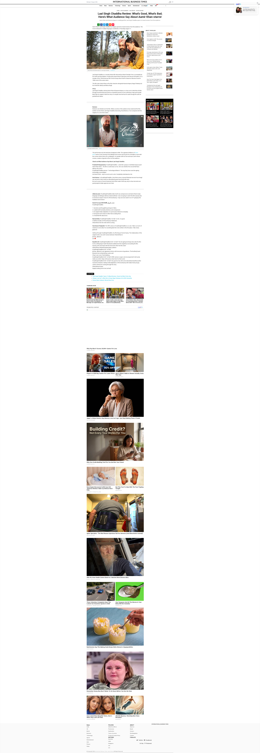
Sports (129, 5)
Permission (111, 729)
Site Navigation (133, 733)
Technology (117, 5)
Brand (131, 729)
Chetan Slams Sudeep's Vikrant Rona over (103, 280)
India (88, 726)
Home (101, 5)
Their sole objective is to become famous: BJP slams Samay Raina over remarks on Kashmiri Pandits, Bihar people (166, 126)
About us (132, 726)
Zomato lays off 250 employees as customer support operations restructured (154, 75)
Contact (132, 735)
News (105, 5)
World (88, 731)
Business (111, 5)
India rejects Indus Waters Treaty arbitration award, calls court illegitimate (154, 69)
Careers (132, 731)
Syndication (111, 731)
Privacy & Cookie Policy (114, 735)
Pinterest (149, 743)
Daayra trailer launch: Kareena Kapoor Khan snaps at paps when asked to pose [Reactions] (115, 301)
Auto (88, 742)
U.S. (109, 747)
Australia (110, 739)
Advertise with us (112, 726)
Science (124, 5)
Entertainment (136, 5)
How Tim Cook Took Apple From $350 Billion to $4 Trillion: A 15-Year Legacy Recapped (154, 81)
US (87, 729)
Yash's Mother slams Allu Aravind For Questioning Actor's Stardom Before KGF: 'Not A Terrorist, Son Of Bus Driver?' (134, 302)
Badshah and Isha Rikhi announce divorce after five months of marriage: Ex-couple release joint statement (95, 302)
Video (151, 5)
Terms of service (112, 733)
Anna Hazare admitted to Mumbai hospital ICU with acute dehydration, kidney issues (154, 34)
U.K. (109, 745)
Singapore (110, 743)
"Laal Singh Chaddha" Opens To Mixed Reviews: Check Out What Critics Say (111, 276)
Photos (88, 744)
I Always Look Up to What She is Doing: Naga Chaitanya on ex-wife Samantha (112, 278)
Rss (142, 743)
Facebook (148, 740)
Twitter (140, 740)
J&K (156, 5)
